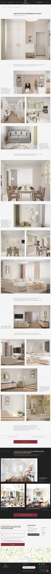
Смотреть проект (42, 481)
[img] (13, 495)
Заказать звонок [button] (4, 2)
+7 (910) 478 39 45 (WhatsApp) (32, 528)
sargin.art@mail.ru (11, 2)
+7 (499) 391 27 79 (46, 2)
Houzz (43, 535)
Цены (21, 2)
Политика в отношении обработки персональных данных (43, 567)
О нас (30, 2)
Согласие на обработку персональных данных (43, 569)
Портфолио (17, 2)
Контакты (34, 2)
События (43, 533)
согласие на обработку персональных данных (12, 540)
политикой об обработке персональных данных (15, 541)
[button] (25, 442)
